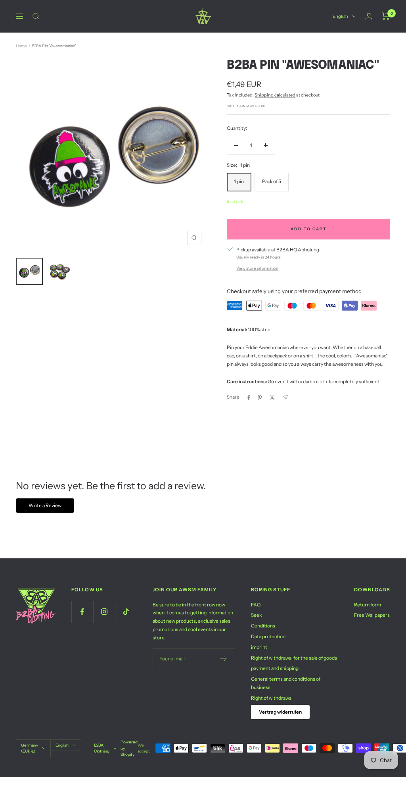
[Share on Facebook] (249, 397)
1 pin (239, 181)
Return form (367, 605)
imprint (259, 647)
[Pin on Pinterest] (260, 397)
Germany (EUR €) (29, 748)
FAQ (255, 605)
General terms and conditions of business (285, 683)
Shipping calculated (275, 95)
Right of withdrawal (272, 698)
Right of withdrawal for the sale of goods (294, 658)
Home (21, 45)
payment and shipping (275, 668)
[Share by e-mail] (285, 397)
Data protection (268, 636)
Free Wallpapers (372, 615)
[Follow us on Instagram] (104, 612)
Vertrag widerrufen (280, 712)
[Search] (36, 16)
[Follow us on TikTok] (126, 612)
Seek (256, 615)
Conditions (263, 626)
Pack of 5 (271, 181)
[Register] (223, 659)
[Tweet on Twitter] (272, 397)
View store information (257, 268)
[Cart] (386, 16)
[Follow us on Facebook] (82, 612)
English (340, 16)
